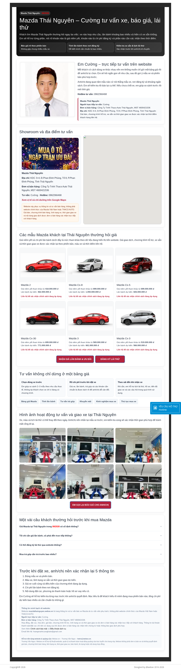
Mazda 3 (74, 338)
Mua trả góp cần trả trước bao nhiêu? (38, 554)
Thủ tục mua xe (128, 401)
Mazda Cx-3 (123, 338)
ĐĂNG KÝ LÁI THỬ (110, 359)
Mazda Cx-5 (123, 285)
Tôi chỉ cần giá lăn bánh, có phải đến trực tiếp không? (45, 535)
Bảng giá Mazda (29, 401)
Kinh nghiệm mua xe (106, 401)
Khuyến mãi (85, 401)
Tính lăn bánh (48, 401)
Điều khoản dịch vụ (58, 629)
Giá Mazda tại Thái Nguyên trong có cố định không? (49, 526)
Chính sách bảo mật (39, 629)
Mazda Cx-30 (28, 338)
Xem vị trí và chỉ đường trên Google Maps (44, 200)
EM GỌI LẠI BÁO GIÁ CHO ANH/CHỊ (90, 505)
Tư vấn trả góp (67, 401)
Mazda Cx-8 (76, 285)
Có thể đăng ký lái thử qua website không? (40, 545)
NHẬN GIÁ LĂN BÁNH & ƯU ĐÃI (75, 359)
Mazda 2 (26, 285)
